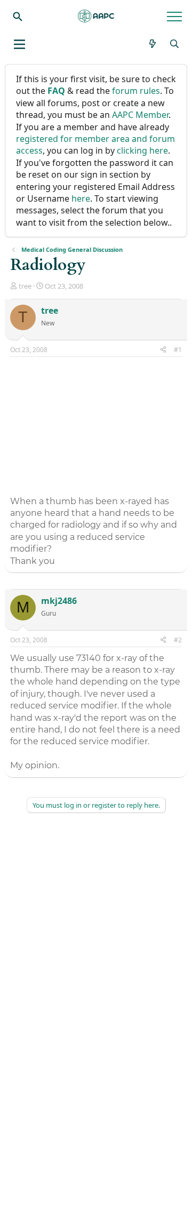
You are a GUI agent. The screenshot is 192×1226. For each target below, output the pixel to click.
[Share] (163, 350)
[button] (19, 44)
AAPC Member (140, 115)
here (80, 198)
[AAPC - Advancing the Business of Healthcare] (96, 16)
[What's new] (153, 44)
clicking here (142, 150)
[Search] (17, 16)
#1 (178, 349)
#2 (178, 639)
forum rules (136, 91)
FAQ (56, 91)
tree (25, 286)
